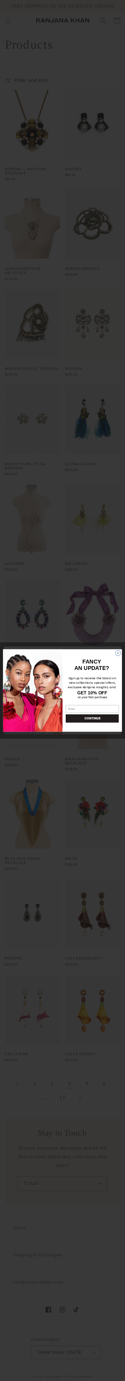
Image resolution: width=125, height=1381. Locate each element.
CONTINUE (92, 718)
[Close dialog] (118, 653)
